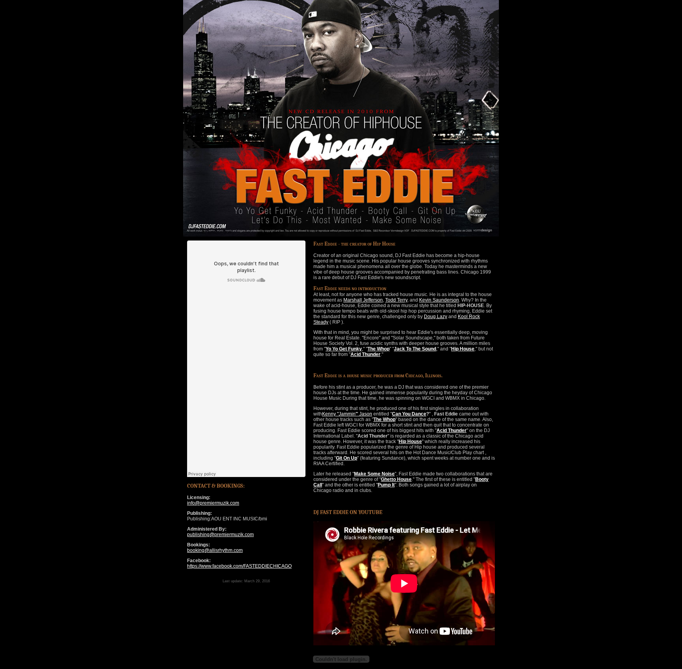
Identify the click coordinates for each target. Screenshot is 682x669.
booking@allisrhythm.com (215, 550)
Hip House (462, 349)
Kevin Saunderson (439, 300)
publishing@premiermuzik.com (220, 534)
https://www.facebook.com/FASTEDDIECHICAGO (239, 566)
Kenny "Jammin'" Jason (347, 414)
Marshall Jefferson (363, 300)
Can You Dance (409, 414)
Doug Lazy (435, 316)
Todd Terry (396, 300)
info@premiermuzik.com (213, 503)
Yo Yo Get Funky (344, 349)
